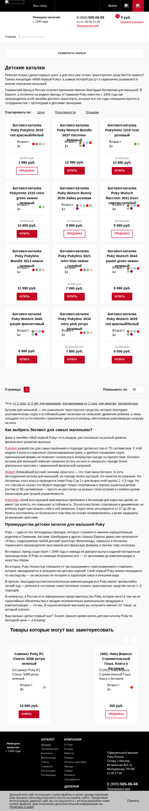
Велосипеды (48, 757)
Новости (69, 753)
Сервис (68, 770)
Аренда (68, 766)
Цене (41, 112)
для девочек (107, 403)
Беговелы (47, 753)
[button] (125, 639)
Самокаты (47, 766)
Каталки (46, 744)
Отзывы (68, 748)
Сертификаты (72, 779)
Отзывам (92, 112)
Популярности (65, 112)
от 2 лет (32, 403)
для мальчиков (50, 403)
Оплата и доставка (75, 762)
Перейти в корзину (132, 21)
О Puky (68, 744)
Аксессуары (48, 770)
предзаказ (27, 170)
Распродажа (48, 775)
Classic (45, 762)
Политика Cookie (22, 807)
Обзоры (68, 757)
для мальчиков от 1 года (79, 403)
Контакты (69, 775)
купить (72, 170)
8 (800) (90, 17)
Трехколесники (50, 748)
